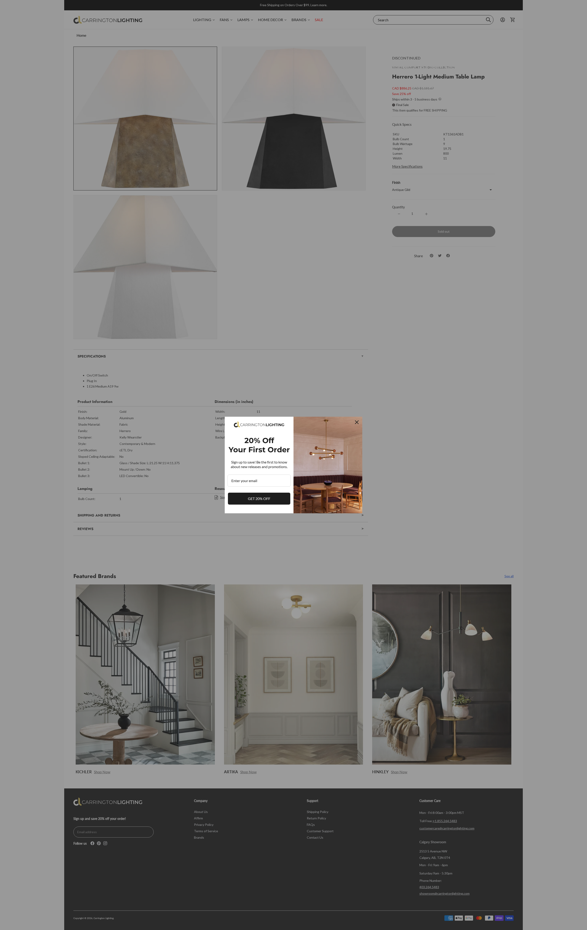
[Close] (356, 422)
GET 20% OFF (259, 498)
